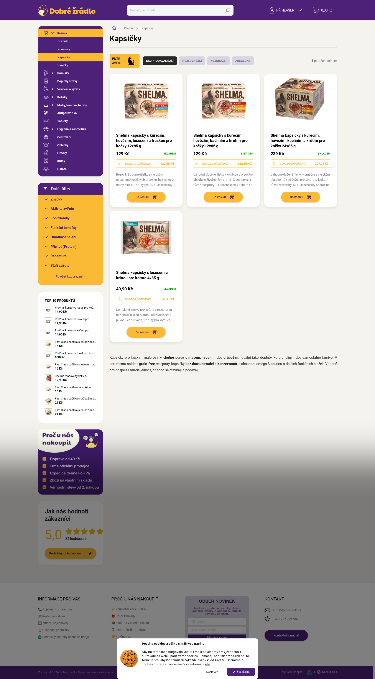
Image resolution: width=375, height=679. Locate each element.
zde (207, 664)
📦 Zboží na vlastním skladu (130, 623)
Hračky (62, 153)
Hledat (228, 10)
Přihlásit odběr (217, 637)
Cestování (64, 137)
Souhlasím (243, 671)
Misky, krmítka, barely (72, 105)
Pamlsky (63, 73)
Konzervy (64, 49)
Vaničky (63, 65)
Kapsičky (64, 57)
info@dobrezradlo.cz (287, 610)
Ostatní (62, 169)
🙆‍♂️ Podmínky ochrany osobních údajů (63, 637)
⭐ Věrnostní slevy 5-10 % (128, 609)
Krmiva (62, 33)
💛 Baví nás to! (121, 636)
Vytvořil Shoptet (293, 672)
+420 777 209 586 (285, 619)
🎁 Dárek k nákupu (124, 616)
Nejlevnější (192, 60)
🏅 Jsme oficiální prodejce (128, 629)
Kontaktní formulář (286, 635)
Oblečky (62, 145)
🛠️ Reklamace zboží (51, 616)
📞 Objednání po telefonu (55, 609)
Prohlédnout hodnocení (65, 553)
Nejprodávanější (160, 60)
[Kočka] (131, 61)
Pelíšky (62, 97)
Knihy (61, 161)
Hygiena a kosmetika (71, 129)
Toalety (62, 121)
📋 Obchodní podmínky (53, 630)
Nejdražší (219, 60)
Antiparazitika (67, 113)
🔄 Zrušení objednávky (53, 623)
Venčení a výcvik (68, 89)
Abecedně (242, 60)
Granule (63, 41)
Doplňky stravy (67, 81)
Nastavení (212, 672)
